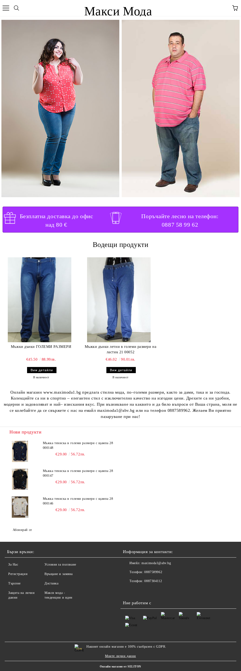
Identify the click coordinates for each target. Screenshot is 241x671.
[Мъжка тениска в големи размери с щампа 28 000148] (20, 451)
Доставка (51, 583)
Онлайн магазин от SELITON (120, 666)
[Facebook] (129, 590)
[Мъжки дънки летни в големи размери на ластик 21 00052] (119, 299)
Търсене (14, 583)
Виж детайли (42, 370)
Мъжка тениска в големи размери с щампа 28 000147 (78, 473)
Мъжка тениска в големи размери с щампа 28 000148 (78, 445)
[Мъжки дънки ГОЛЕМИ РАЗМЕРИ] (39, 299)
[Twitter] (139, 590)
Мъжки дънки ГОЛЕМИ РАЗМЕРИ (41, 347)
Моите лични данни (120, 656)
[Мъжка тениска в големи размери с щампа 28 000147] (20, 479)
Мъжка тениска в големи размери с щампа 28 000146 (78, 501)
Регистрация (17, 574)
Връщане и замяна (58, 574)
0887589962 (153, 572)
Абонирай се (22, 530)
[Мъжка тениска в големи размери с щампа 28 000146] (20, 507)
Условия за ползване (60, 564)
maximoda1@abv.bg (156, 563)
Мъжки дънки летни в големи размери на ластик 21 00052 (121, 349)
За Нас (13, 564)
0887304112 (153, 581)
